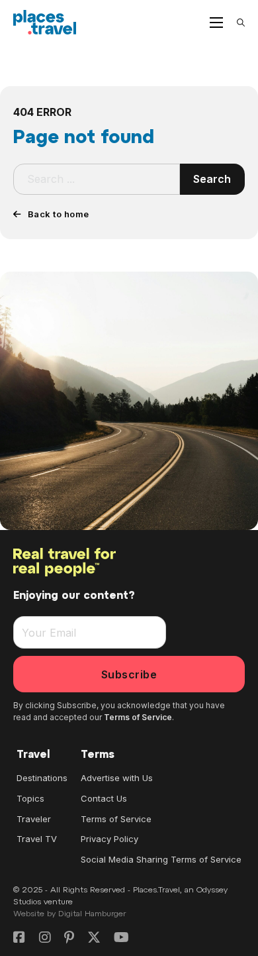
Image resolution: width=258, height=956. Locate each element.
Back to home (58, 214)
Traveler (34, 819)
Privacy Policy (109, 838)
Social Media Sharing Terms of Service (161, 859)
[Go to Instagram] (45, 938)
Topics (30, 798)
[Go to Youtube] (121, 938)
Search (212, 179)
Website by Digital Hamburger (69, 914)
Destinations (42, 777)
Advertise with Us (117, 777)
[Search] (241, 22)
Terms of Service (138, 717)
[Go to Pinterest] (69, 938)
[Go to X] (94, 938)
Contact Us (104, 798)
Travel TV (37, 838)
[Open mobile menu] (216, 22)
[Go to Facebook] (19, 938)
